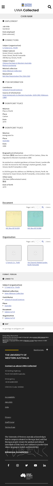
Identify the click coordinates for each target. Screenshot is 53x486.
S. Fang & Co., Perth (12, 287)
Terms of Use (14, 336)
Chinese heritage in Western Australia (17, 63)
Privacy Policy (6, 336)
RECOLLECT (6, 340)
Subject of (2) (10, 312)
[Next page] (39, 207)
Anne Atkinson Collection (14, 293)
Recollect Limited (29, 340)
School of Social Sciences (14, 299)
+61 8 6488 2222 (11, 382)
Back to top (39, 350)
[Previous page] (36, 207)
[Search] (42, 207)
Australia (8, 306)
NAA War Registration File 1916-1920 (16, 76)
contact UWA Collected (39, 337)
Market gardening (9, 65)
